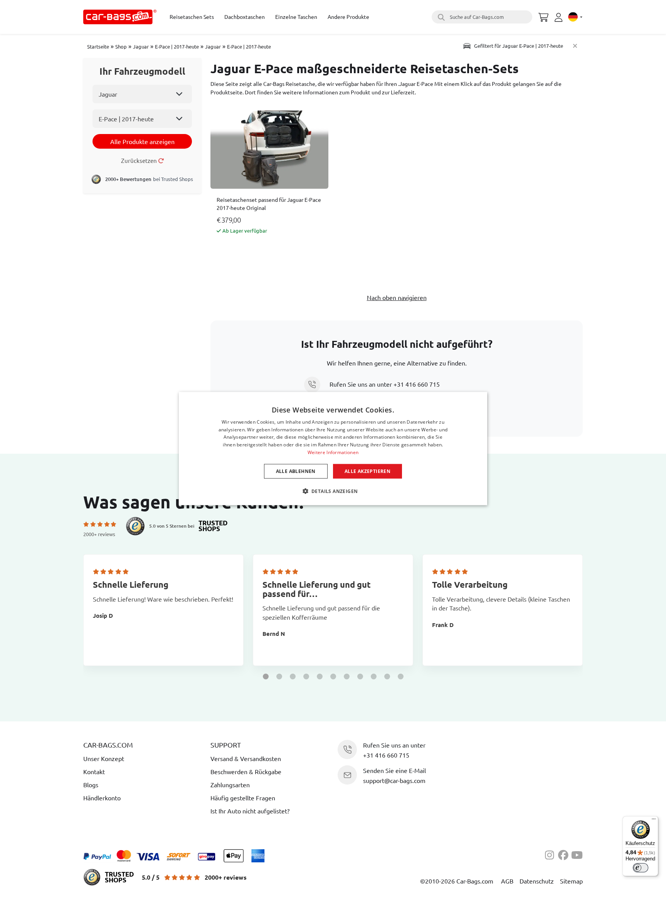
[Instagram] (551, 854)
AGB (507, 881)
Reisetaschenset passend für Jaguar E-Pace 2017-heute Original (269, 203)
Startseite (98, 46)
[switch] (640, 867)
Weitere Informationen (333, 452)
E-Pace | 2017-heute (177, 46)
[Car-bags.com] (119, 17)
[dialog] (333, 448)
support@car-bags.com (394, 780)
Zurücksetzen (139, 160)
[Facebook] (564, 854)
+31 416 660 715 (417, 384)
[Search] (440, 16)
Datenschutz (537, 881)
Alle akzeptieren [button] (367, 471)
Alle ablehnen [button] (296, 471)
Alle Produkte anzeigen (142, 141)
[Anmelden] (560, 17)
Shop (121, 46)
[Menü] (653, 820)
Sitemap (571, 881)
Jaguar (141, 46)
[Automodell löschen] (575, 45)
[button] (266, 676)
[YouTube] (577, 854)
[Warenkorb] (543, 16)
